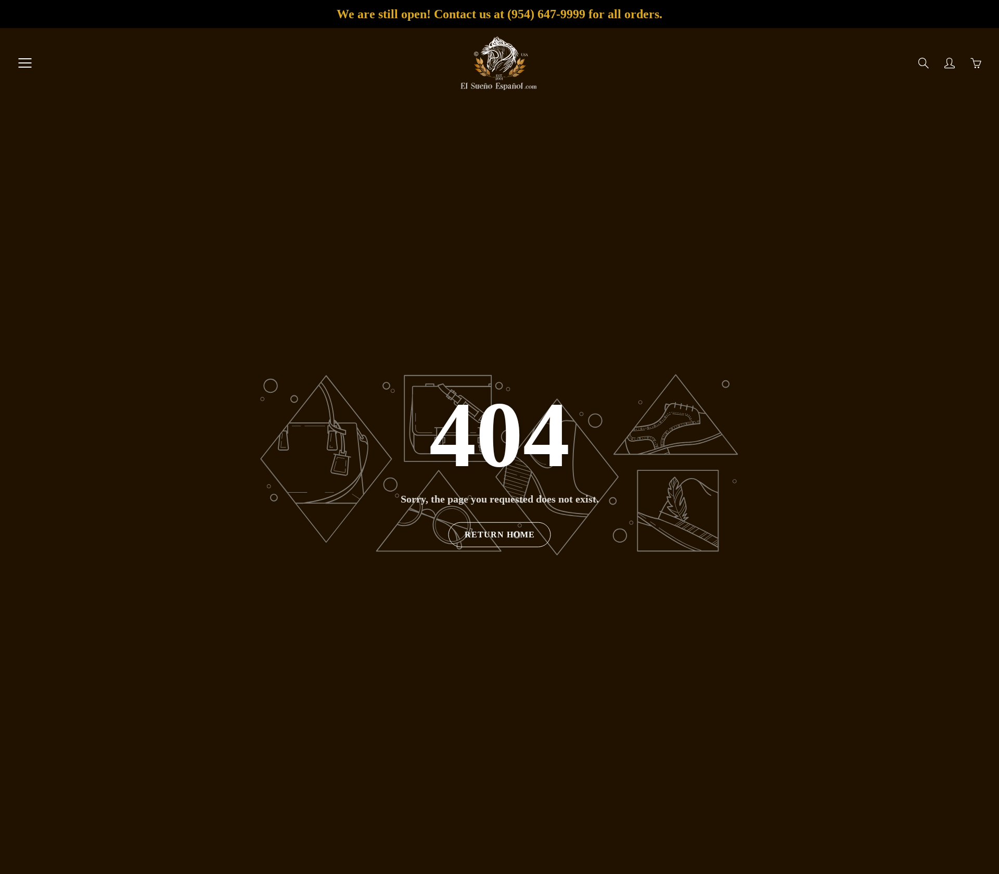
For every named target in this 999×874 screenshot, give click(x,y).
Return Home (500, 534)
